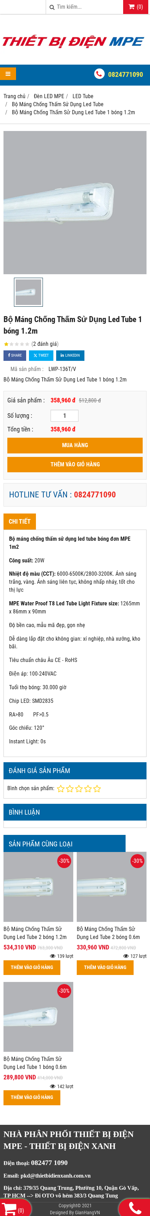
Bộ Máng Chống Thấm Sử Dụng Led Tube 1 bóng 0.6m (35, 1063)
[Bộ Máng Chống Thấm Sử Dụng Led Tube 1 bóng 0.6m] (38, 1050)
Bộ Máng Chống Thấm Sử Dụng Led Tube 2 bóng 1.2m (35, 933)
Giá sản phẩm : (26, 400)
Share (16, 355)
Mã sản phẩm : (27, 369)
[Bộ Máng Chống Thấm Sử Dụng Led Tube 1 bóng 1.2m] (75, 202)
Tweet (43, 355)
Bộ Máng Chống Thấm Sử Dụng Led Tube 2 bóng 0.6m (108, 933)
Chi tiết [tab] (20, 521)
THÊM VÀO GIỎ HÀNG (75, 464)
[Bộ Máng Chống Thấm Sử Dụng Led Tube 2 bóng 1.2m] (38, 920)
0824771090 (125, 74)
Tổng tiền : (20, 429)
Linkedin (72, 355)
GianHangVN (87, 1212)
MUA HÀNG (75, 445)
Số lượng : (19, 415)
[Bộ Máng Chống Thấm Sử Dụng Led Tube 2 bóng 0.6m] (112, 920)
